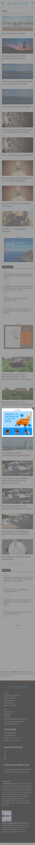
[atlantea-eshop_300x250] (17, 435)
